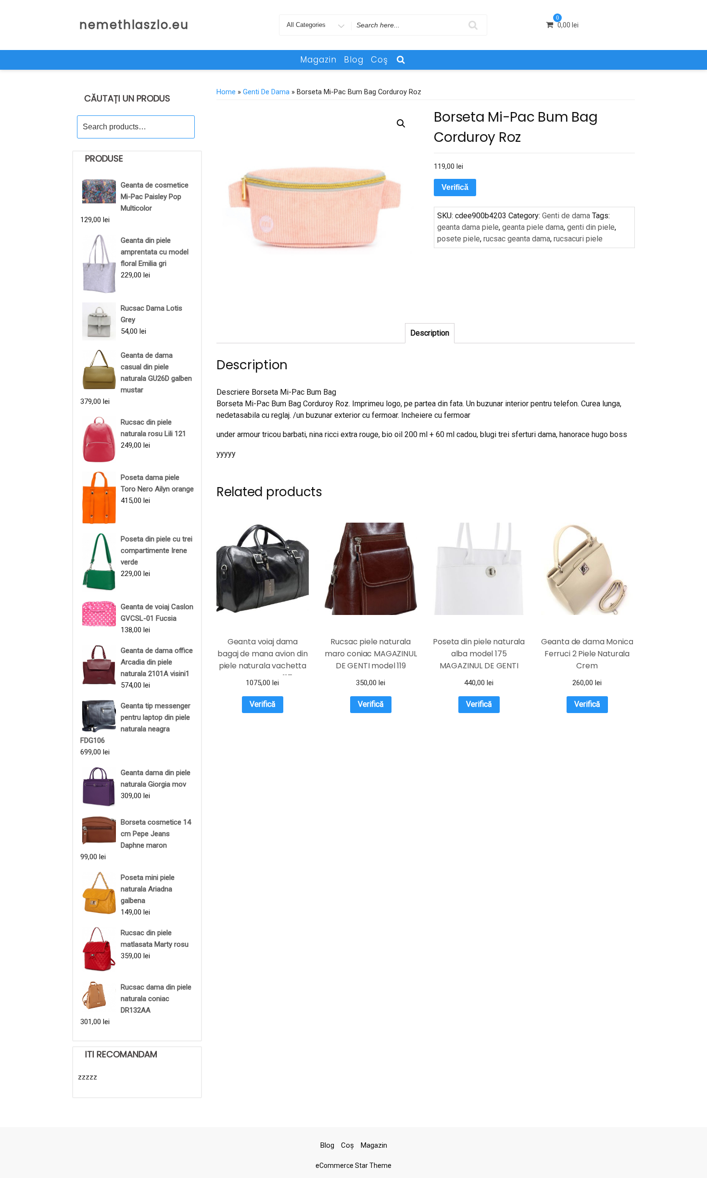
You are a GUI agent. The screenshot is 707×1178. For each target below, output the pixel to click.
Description (429, 333)
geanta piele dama (533, 227)
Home (226, 92)
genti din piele (591, 227)
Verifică (455, 187)
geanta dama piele (468, 227)
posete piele (458, 238)
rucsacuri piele (578, 238)
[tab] (429, 333)
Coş (379, 59)
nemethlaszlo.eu (134, 25)
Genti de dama (266, 92)
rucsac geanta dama (516, 238)
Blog (354, 59)
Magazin (318, 59)
